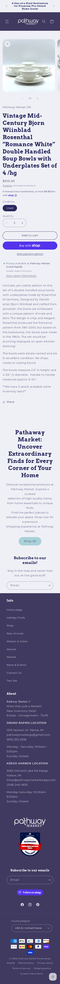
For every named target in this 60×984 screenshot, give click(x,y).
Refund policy (26, 963)
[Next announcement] (53, 6)
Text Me (12, 680)
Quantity (8, 216)
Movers (11, 649)
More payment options (30, 254)
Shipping (7, 186)
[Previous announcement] (6, 6)
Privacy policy (45, 963)
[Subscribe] (49, 585)
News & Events (16, 664)
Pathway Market (27, 958)
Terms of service (21, 968)
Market (11, 657)
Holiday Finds (16, 617)
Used (9, 208)
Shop (10, 625)
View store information (21, 275)
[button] (7, 21)
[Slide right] (37, 98)
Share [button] (10, 401)
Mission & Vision (17, 641)
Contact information (31, 974)
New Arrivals (15, 633)
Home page (14, 609)
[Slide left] (22, 98)
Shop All (30, 541)
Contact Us (14, 672)
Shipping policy (42, 968)
